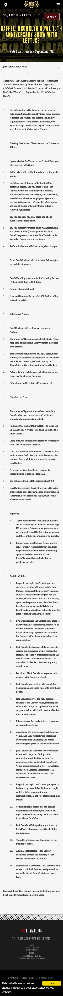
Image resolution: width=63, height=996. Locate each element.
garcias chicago (32, 947)
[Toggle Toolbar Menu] (5, 4)
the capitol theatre (31, 956)
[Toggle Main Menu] (58, 4)
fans (32, 945)
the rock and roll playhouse (31, 958)
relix (31, 953)
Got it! (52, 983)
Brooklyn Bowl (31, 4)
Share (50, 17)
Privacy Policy (47, 978)
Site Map (34, 978)
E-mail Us (34, 931)
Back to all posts (17, 15)
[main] (31, 462)
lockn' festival (31, 950)
